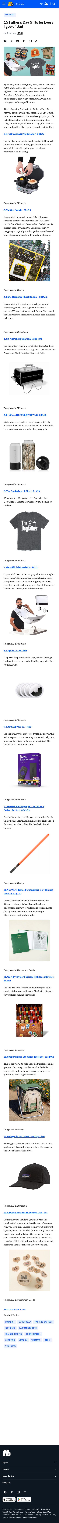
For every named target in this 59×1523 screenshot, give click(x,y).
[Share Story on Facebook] (5, 41)
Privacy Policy (7, 1509)
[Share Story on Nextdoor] (24, 41)
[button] (4, 3)
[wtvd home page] (6, 1453)
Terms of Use (30, 1512)
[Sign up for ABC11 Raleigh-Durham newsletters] (25, 1492)
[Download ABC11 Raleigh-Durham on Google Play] (24, 1499)
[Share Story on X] (11, 41)
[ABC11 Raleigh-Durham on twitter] (12, 1492)
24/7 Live (20, 4)
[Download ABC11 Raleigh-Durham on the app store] (9, 1499)
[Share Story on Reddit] (17, 41)
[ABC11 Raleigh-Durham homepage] (11, 4)
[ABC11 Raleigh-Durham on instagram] (18, 1492)
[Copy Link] (36, 41)
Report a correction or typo (14, 1309)
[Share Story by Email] (30, 41)
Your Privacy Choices (22, 1509)
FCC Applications (26, 1515)
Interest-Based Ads (44, 1512)
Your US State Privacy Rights (12, 1512)
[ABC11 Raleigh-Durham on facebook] (5, 1492)
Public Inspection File (10, 1515)
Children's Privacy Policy (41, 1509)
